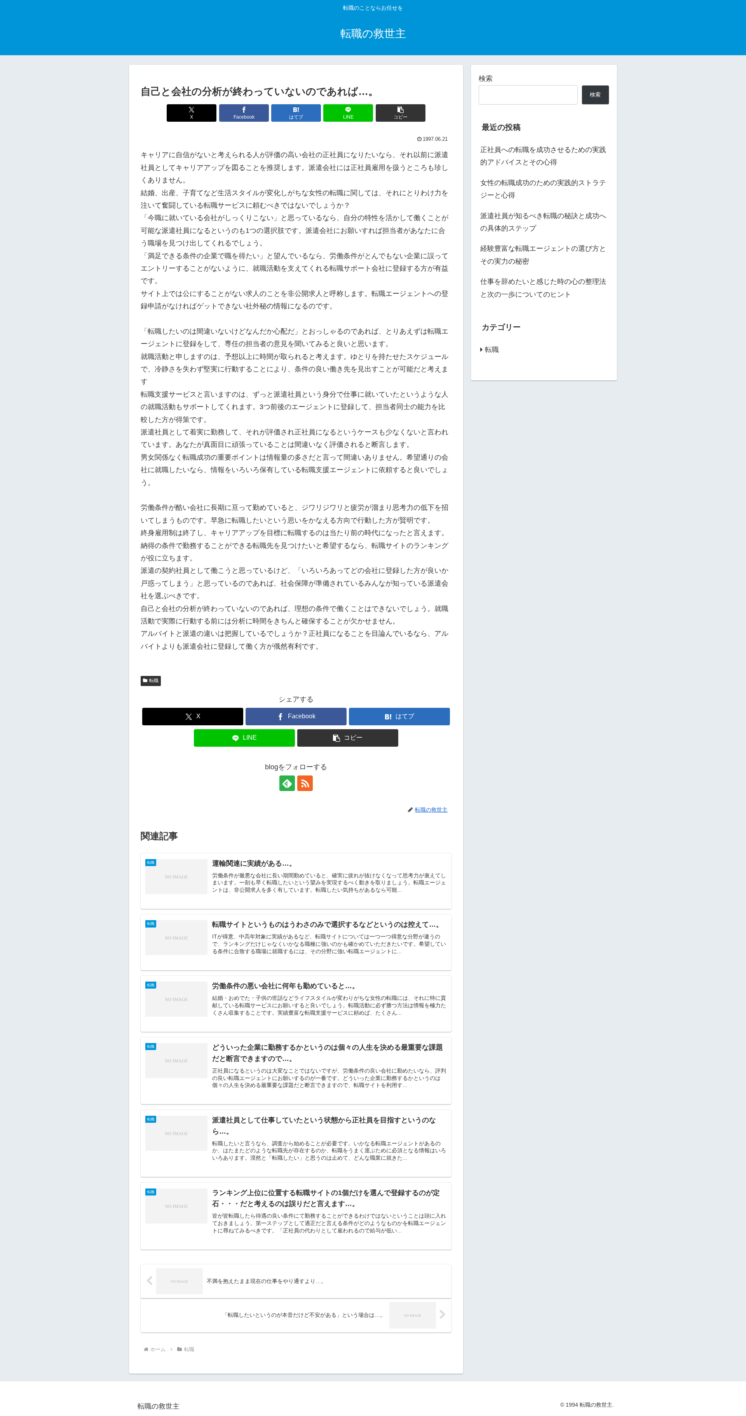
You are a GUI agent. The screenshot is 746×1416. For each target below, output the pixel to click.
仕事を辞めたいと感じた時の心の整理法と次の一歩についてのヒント (543, 288)
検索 (486, 78)
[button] (400, 113)
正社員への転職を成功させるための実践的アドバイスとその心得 (543, 156)
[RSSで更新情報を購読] (305, 783)
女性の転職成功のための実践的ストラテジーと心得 (543, 189)
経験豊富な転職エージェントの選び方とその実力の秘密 (543, 255)
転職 (154, 680)
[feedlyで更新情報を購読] (287, 783)
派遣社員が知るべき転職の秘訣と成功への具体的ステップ (543, 222)
